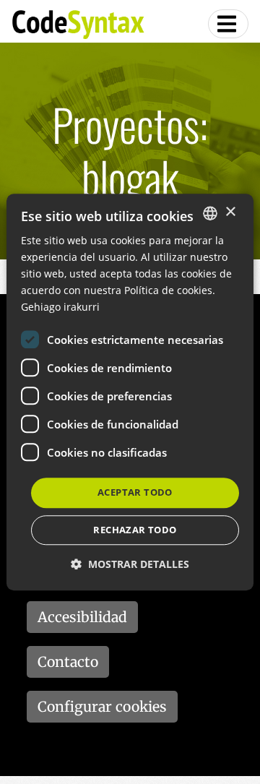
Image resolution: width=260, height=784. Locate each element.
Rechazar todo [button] (134, 529)
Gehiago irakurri (60, 307)
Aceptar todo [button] (135, 492)
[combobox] (210, 213)
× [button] (230, 212)
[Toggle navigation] (228, 23)
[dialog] (130, 392)
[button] (130, 564)
